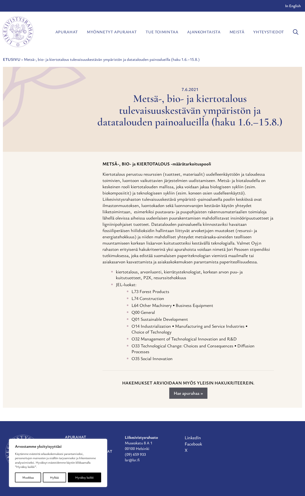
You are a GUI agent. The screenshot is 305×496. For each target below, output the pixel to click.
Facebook (193, 444)
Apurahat (66, 31)
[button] (295, 31)
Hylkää (54, 477)
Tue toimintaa (162, 31)
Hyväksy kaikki (84, 477)
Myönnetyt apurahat (112, 31)
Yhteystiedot (268, 31)
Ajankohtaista (203, 31)
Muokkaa (28, 477)
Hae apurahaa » (188, 393)
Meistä (237, 31)
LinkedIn (193, 438)
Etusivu (11, 59)
